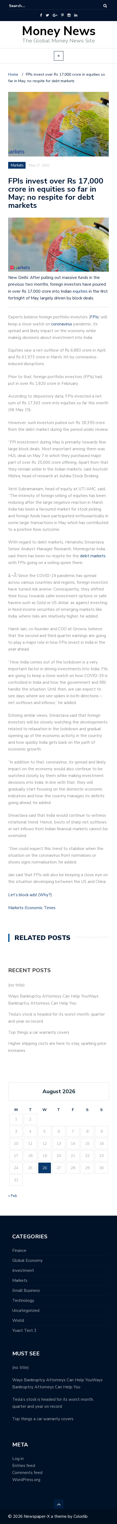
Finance (19, 1250)
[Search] (105, 5)
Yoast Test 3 (24, 1330)
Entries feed (23, 1465)
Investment (23, 1270)
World (18, 1320)
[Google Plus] (55, 15)
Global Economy (27, 1260)
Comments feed (27, 1472)
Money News (59, 31)
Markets (19, 1280)
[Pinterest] (62, 15)
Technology (23, 1300)
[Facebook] (41, 15)
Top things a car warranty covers (38, 1032)
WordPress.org (26, 1479)
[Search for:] (25, 5)
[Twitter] (47, 15)
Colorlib (80, 1516)
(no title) (16, 985)
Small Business (26, 1290)
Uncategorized (25, 1310)
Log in (18, 1458)
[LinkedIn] (75, 15)
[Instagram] (69, 15)
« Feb (12, 1195)
